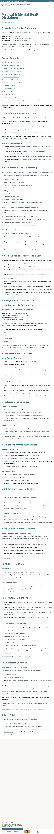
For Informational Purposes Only (13, 62)
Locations (3, 1)
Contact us (7, 592)
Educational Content (9, 85)
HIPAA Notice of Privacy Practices (13, 729)
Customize (9, 831)
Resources (17, 1)
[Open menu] (51, 4)
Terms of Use (28, 656)
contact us (29, 691)
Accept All (12, 828)
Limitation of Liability (10, 94)
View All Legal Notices (10, 735)
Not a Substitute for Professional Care (14, 68)
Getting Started (10, 1)
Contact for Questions (10, 97)
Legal (7, 11)
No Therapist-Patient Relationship (13, 65)
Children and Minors (9, 88)
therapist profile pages (37, 415)
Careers (25, 1)
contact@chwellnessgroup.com (16, 677)
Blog (21, 1)
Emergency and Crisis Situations (13, 71)
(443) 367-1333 (12, 674)
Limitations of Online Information (13, 80)
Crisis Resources (8, 732)
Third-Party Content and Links (12, 83)
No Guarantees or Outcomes (12, 74)
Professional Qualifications (11, 77)
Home (3, 11)
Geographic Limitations (10, 91)
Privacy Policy (8, 726)
